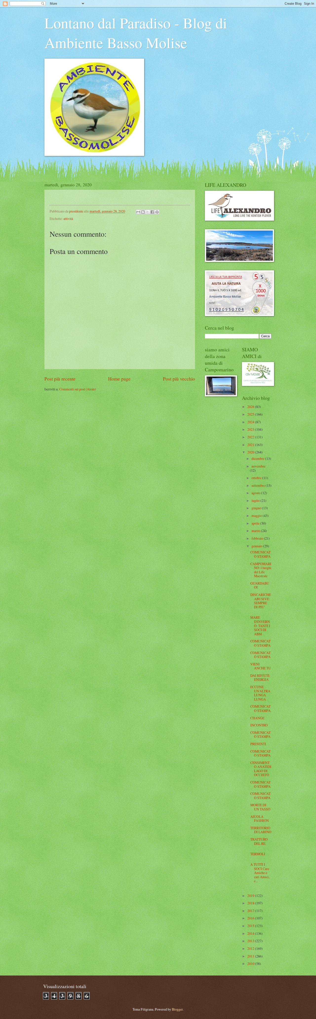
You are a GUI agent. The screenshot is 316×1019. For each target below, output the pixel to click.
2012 (251, 948)
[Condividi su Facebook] (152, 212)
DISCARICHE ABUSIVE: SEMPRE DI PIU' (260, 600)
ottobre (257, 477)
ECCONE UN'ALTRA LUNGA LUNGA (260, 692)
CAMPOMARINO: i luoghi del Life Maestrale (260, 569)
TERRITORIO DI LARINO (260, 830)
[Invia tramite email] (138, 212)
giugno (257, 508)
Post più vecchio (179, 379)
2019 (251, 895)
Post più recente (60, 379)
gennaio (257, 546)
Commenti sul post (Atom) (77, 389)
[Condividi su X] (147, 212)
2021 (251, 444)
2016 (251, 918)
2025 (251, 414)
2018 (251, 903)
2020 (251, 452)
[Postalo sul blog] (142, 212)
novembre (258, 466)
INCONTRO (259, 725)
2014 (251, 933)
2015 (251, 925)
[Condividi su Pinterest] (157, 212)
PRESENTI (258, 744)
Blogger (177, 1009)
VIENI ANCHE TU (260, 666)
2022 (251, 437)
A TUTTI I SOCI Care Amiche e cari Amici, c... (259, 872)
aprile (256, 523)
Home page (119, 379)
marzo (256, 530)
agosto (256, 492)
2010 (251, 963)
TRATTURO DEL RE (259, 841)
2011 (251, 956)
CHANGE (257, 718)
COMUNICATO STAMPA (260, 554)
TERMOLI (257, 853)
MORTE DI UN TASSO (260, 807)
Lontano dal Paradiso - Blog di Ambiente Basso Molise (135, 32)
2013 (251, 940)
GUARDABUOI (259, 585)
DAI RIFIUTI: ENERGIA (260, 677)
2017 (251, 910)
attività (68, 218)
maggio (257, 515)
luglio (256, 500)
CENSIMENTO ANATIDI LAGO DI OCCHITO (260, 768)
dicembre (258, 458)
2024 (251, 422)
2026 (251, 406)
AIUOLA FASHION (259, 818)
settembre (259, 485)
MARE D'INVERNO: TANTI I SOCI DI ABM (260, 625)
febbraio (258, 538)
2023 (251, 429)
